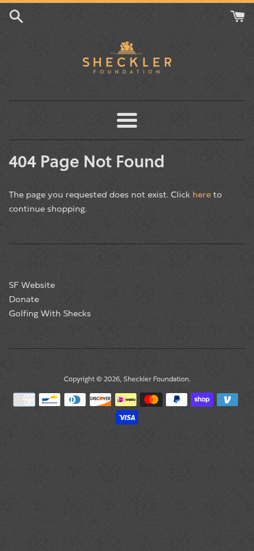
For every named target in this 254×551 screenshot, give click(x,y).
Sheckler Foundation (156, 379)
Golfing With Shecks (50, 314)
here (202, 195)
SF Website (32, 285)
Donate (24, 300)
